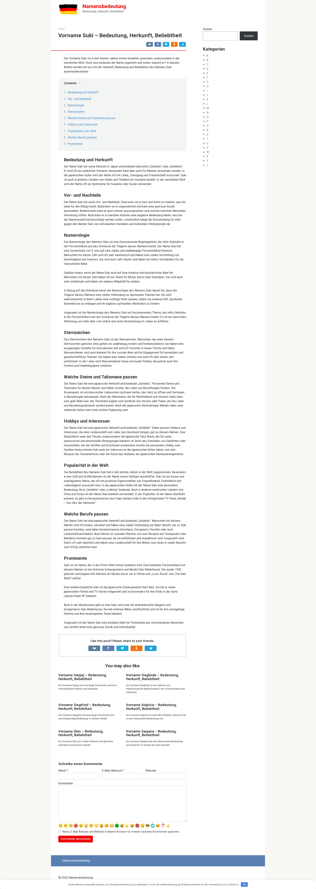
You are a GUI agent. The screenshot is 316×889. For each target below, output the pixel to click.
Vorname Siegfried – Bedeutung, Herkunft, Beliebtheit (84, 707)
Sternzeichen (76, 111)
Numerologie (76, 105)
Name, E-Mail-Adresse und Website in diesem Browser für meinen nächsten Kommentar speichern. (121, 831)
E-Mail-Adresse (113, 770)
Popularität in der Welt (82, 131)
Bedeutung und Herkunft (83, 92)
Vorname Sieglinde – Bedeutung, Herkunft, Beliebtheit (152, 677)
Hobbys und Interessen (83, 124)
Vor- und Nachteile (79, 99)
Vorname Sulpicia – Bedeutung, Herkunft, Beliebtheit (151, 707)
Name (63, 770)
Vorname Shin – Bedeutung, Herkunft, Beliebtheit (80, 733)
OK (244, 884)
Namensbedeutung (104, 6)
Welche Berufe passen (82, 137)
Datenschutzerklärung (76, 860)
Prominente (75, 144)
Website (150, 770)
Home (61, 28)
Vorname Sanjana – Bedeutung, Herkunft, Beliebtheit (151, 733)
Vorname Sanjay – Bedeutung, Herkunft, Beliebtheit (82, 677)
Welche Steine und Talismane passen (91, 118)
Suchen (207, 29)
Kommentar (65, 783)
